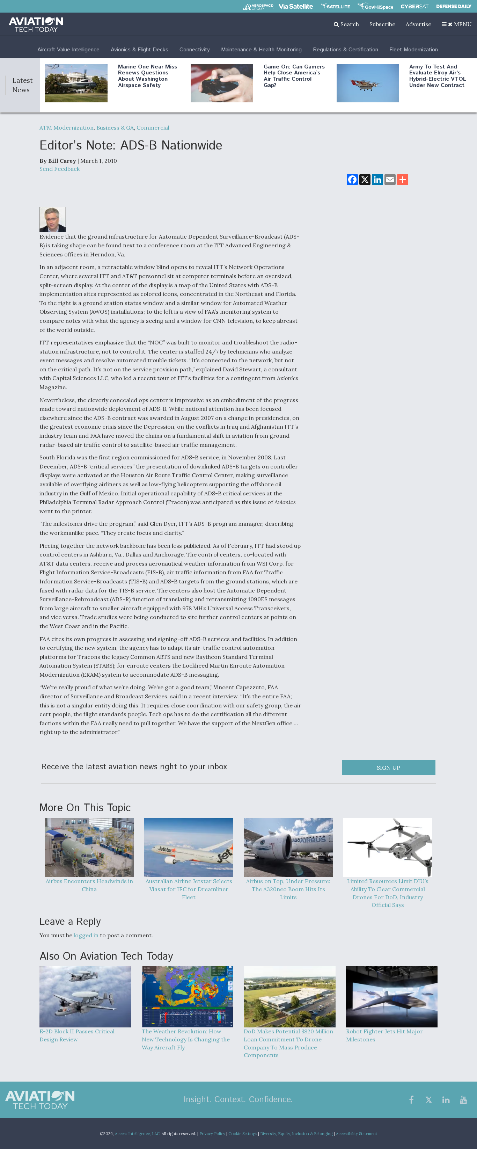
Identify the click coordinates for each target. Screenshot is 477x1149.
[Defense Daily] (453, 6)
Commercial (153, 127)
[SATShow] (335, 6)
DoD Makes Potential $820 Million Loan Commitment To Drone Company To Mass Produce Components (288, 1043)
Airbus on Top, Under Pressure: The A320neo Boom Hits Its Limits (288, 889)
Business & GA (115, 127)
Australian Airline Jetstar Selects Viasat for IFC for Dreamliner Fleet (189, 889)
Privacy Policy (212, 1133)
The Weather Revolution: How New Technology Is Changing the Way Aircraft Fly (186, 1039)
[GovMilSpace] (375, 6)
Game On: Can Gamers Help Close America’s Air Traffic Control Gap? (294, 76)
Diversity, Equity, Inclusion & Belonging (296, 1133)
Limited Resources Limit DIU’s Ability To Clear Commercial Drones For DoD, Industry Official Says (387, 893)
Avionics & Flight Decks (139, 50)
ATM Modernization (66, 127)
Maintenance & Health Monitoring (261, 50)
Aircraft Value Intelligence (68, 50)
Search (349, 24)
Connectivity (194, 50)
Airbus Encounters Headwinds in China (89, 885)
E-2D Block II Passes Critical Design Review (77, 1035)
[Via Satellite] (296, 6)
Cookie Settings (242, 1133)
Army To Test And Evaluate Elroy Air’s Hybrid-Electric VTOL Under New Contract (437, 76)
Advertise (418, 24)
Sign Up (388, 767)
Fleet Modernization (413, 50)
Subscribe (382, 24)
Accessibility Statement (356, 1133)
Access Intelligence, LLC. (138, 1133)
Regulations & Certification (345, 50)
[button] (456, 24)
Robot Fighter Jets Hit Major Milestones (384, 1035)
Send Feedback (59, 168)
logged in (86, 935)
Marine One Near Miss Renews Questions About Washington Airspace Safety (147, 76)
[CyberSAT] (414, 6)
